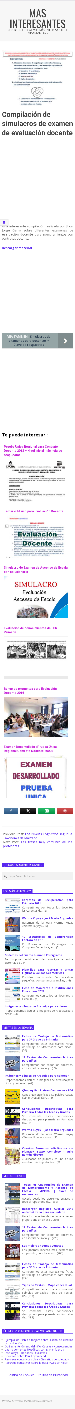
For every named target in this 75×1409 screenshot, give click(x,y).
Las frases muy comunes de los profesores (37, 844)
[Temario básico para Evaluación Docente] (36, 517)
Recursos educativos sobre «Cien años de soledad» (37, 1359)
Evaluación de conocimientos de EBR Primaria (30, 630)
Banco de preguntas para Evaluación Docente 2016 (30, 691)
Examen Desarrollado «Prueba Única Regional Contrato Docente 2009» (30, 749)
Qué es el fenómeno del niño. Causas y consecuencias (38, 1346)
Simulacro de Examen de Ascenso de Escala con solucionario (36, 569)
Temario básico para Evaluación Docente (33, 511)
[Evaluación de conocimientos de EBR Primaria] (36, 638)
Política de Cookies (21, 1375)
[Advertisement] (37, 184)
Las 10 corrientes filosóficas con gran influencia (34, 1349)
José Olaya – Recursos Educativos (26, 1353)
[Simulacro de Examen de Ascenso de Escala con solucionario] (36, 578)
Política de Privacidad (53, 1375)
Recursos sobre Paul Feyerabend (25, 1356)
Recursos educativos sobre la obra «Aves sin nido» (36, 1362)
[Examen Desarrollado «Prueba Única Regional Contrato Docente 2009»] (36, 757)
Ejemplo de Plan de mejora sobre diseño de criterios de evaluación (39, 1341)
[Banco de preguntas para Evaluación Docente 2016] (36, 699)
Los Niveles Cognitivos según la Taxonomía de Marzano (37, 836)
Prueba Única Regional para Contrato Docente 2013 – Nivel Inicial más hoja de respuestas (33, 451)
